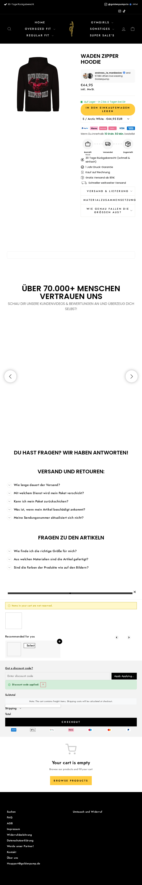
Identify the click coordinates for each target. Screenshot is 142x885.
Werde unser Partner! (20, 846)
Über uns (12, 858)
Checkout (71, 722)
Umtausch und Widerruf (87, 812)
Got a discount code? (19, 668)
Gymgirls (101, 22)
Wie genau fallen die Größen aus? (108, 210)
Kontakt (11, 852)
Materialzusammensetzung (109, 200)
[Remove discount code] (43, 684)
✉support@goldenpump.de (23, 863)
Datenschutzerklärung (20, 840)
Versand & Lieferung (108, 191)
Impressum (13, 829)
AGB (10, 823)
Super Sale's (102, 35)
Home (40, 22)
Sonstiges (101, 29)
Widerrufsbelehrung (19, 835)
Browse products (71, 780)
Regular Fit (38, 35)
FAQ (9, 817)
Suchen (11, 812)
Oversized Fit (39, 29)
